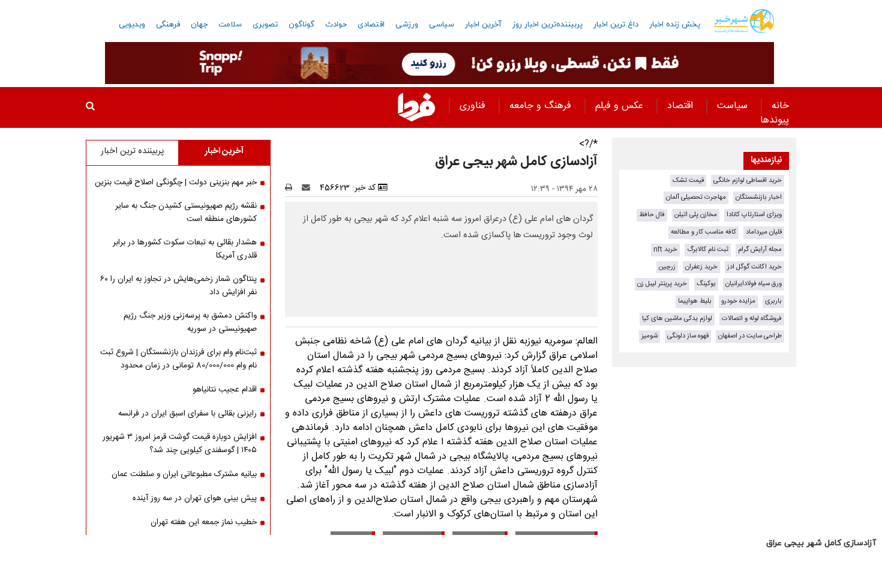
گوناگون (301, 24)
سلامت (230, 24)
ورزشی (406, 24)
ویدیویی (132, 24)
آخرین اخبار (483, 24)
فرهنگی (168, 24)
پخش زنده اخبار (674, 24)
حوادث (336, 24)
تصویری (265, 24)
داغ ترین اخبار (615, 24)
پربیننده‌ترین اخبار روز (547, 24)
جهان (199, 24)
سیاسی (441, 24)
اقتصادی (371, 24)
